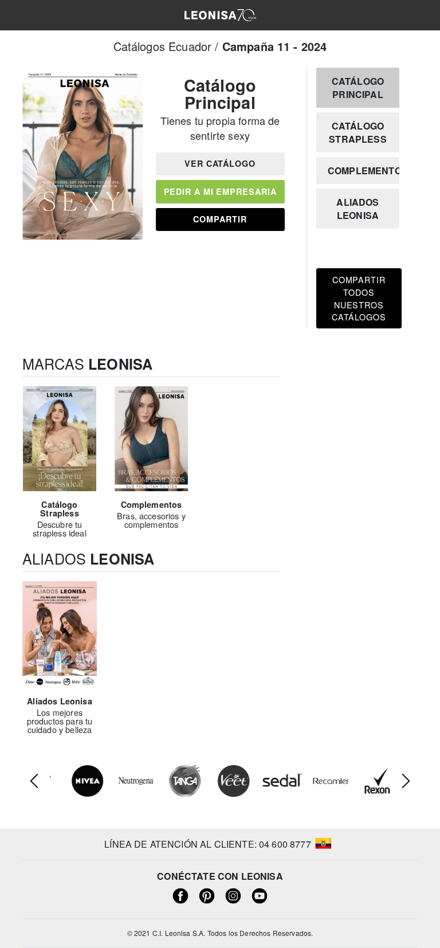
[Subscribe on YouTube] (259, 895)
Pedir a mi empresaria (220, 191)
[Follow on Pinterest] (207, 895)
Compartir (219, 219)
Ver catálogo (220, 163)
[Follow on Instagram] (233, 895)
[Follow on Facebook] (180, 895)
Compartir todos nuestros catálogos (359, 298)
